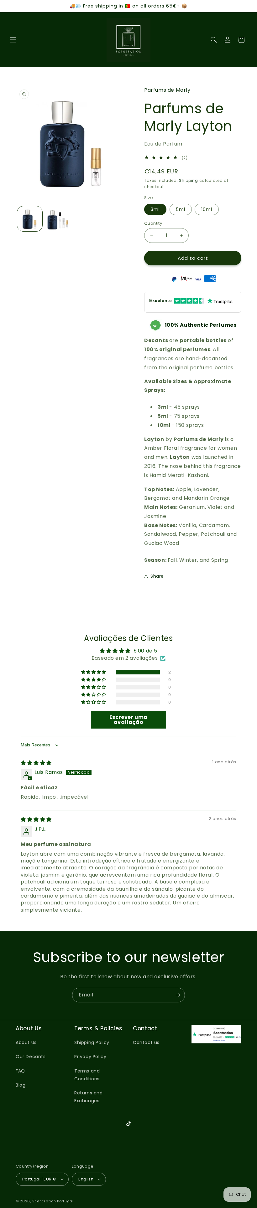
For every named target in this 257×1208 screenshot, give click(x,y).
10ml (206, 209)
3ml (155, 209)
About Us (26, 1042)
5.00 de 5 (145, 650)
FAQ (20, 1071)
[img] (36, 762)
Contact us (146, 1042)
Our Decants (31, 1056)
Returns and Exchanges (88, 1097)
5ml (180, 209)
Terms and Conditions (87, 1075)
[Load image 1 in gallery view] (29, 218)
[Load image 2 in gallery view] (58, 218)
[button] (13, 40)
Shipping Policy (91, 1042)
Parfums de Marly (167, 90)
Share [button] (157, 576)
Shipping (188, 180)
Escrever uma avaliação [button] (128, 720)
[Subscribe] (178, 995)
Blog (20, 1085)
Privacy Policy (90, 1056)
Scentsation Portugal (53, 1201)
